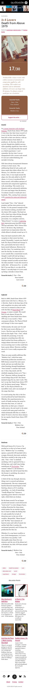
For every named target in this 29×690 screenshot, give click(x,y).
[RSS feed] (25, 676)
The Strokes (15, 466)
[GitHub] (4, 676)
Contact (20, 682)
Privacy (14, 682)
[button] (2, 3)
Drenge (3, 312)
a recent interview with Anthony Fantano (13, 129)
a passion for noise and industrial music (13, 198)
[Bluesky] (20, 676)
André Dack (10, 30)
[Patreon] (9, 676)
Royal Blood (16, 310)
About (8, 682)
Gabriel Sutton (17, 30)
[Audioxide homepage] (14, 676)
